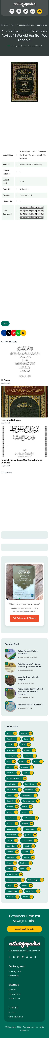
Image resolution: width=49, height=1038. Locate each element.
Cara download (16, 1017)
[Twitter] (9, 333)
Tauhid (26, 885)
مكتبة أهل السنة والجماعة (24, 929)
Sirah (11, 863)
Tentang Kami (15, 971)
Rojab (29, 846)
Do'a (25, 744)
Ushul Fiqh (32, 891)
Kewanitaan (29, 795)
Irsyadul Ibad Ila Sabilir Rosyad (28, 678)
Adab (11, 733)
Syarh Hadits (14, 874)
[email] (23, 333)
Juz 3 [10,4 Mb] (25, 211)
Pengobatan (32, 829)
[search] (32, 11)
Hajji (38, 761)
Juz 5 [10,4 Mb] (25, 214)
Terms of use (14, 998)
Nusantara (13, 829)
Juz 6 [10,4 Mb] (37, 214)
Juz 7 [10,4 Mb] (25, 217)
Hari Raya (13, 773)
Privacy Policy (15, 994)
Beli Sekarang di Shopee (24, 618)
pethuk (30, 835)
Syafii (11, 868)
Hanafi (12, 767)
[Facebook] (4, 333)
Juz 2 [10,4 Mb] (37, 207)
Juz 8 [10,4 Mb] (37, 217)
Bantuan (12, 1012)
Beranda (4, 25)
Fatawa (30, 756)
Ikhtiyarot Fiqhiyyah (11, 420)
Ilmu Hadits (14, 784)
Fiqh (12, 25)
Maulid (27, 812)
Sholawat (13, 857)
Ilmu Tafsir (31, 789)
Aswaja (26, 733)
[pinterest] (14, 333)
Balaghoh (13, 739)
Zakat (27, 897)
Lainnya (12, 806)
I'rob (28, 773)
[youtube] (27, 957)
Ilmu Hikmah (32, 784)
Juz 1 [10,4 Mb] (25, 207)
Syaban (25, 863)
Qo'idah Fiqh (29, 840)
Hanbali (26, 767)
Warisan (12, 897)
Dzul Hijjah (13, 750)
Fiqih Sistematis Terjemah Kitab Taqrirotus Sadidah (29, 665)
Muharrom (30, 818)
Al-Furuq (5, 380)
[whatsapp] (18, 333)
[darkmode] (25, 11)
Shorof (29, 857)
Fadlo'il (29, 750)
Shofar (27, 851)
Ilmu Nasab (13, 789)
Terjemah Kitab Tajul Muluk (30, 705)
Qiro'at (12, 840)
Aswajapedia (29, 1027)
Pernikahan (14, 835)
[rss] (35, 957)
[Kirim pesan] (39, 11)
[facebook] (10, 957)
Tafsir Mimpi (35, 880)
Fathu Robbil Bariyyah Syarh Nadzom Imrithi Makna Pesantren (30, 691)
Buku (28, 739)
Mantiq (12, 812)
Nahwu (27, 823)
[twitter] (14, 957)
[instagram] (18, 957)
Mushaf (12, 823)
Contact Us (14, 975)
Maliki (27, 806)
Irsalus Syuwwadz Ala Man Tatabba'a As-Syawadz (22, 461)
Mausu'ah (13, 818)
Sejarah (12, 851)
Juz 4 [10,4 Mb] (37, 211)
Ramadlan (13, 846)
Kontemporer (30, 801)
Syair (24, 868)
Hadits (24, 761)
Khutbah (12, 801)
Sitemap (12, 989)
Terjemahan (14, 891)
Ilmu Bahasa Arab (16, 778)
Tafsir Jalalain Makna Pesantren (28, 652)
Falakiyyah (13, 756)
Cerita (11, 744)
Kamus (12, 795)
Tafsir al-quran (15, 880)
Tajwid (12, 885)
